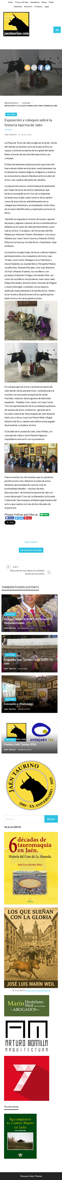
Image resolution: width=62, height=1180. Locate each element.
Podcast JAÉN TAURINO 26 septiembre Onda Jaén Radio (28, 621)
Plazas (44, 2)
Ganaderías (35, 2)
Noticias (26, 103)
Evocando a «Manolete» (18, 704)
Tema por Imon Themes (31, 1176)
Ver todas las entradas (31, 550)
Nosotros (28, 6)
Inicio (10, 2)
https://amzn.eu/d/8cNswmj (38, 990)
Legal (46, 6)
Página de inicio (11, 103)
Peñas (51, 2)
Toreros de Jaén (21, 2)
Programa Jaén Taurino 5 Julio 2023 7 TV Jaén (28, 661)
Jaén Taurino (12, 40)
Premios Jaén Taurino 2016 (20, 744)
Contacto (38, 6)
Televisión (17, 6)
